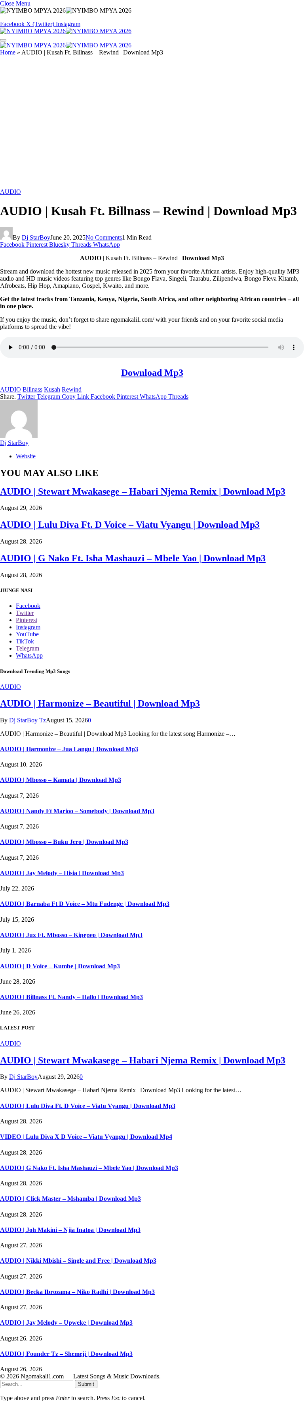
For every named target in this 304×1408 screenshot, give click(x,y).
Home (7, 52)
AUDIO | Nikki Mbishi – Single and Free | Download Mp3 (78, 1260)
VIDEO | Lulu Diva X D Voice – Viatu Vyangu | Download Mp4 (86, 1136)
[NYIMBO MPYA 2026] (65, 31)
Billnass (32, 389)
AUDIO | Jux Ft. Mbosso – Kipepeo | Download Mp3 (71, 935)
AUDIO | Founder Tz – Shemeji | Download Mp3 (66, 1353)
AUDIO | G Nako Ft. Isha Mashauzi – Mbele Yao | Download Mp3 (133, 558)
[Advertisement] (152, 125)
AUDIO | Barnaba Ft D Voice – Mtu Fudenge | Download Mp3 (84, 903)
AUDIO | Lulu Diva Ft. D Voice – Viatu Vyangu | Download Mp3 (130, 524)
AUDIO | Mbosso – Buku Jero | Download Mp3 (64, 841)
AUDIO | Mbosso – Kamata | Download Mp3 (60, 779)
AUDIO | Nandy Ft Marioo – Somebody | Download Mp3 (77, 811)
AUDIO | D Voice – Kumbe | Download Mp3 (60, 966)
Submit (86, 1384)
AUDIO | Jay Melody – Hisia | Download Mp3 (62, 873)
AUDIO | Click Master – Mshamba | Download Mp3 (70, 1198)
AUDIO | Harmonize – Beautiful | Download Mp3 (100, 703)
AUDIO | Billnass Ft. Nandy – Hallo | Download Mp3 (71, 997)
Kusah (52, 389)
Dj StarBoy (36, 237)
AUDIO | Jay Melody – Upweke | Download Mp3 (66, 1322)
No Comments (104, 237)
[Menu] (3, 40)
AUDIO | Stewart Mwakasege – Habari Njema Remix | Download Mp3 (142, 491)
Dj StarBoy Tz (27, 720)
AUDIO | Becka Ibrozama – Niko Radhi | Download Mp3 (77, 1291)
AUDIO (10, 191)
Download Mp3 (152, 372)
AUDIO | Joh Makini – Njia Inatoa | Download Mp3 (70, 1229)
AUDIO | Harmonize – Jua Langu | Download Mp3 (69, 749)
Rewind (72, 389)
